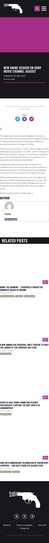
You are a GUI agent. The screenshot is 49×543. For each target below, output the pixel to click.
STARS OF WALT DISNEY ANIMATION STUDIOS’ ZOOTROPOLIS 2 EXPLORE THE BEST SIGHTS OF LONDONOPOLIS (20, 405)
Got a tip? (42, 525)
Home (7, 106)
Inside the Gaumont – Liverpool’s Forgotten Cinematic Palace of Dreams (21, 288)
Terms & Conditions (24, 525)
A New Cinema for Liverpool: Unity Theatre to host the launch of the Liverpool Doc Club (24, 346)
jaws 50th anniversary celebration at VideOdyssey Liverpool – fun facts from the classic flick (24, 464)
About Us (7, 525)
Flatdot (8, 214)
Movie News (15, 106)
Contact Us (24, 528)
